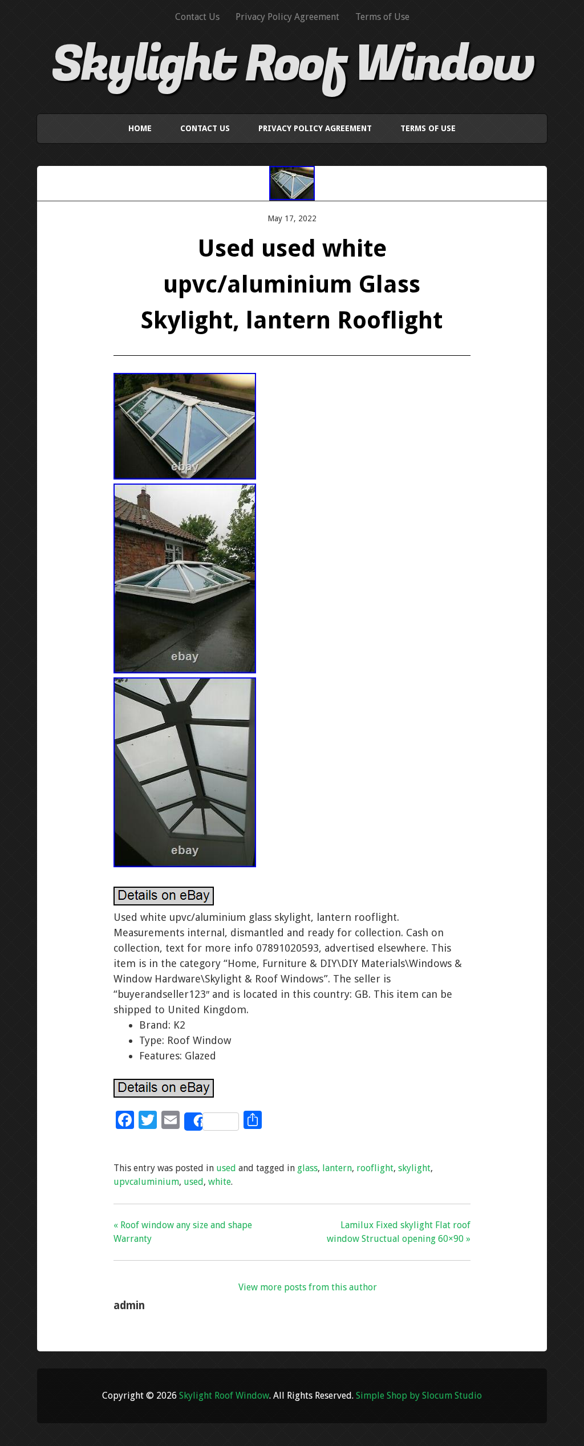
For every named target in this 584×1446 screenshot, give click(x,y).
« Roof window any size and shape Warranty (182, 1232)
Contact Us (197, 16)
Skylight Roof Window (292, 64)
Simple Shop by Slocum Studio (419, 1395)
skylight (414, 1168)
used (226, 1168)
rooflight (375, 1168)
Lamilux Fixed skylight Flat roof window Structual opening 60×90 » (398, 1232)
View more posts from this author (307, 1287)
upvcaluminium (146, 1181)
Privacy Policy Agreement (287, 16)
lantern (337, 1168)
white (219, 1181)
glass (307, 1168)
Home (140, 128)
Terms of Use (382, 16)
